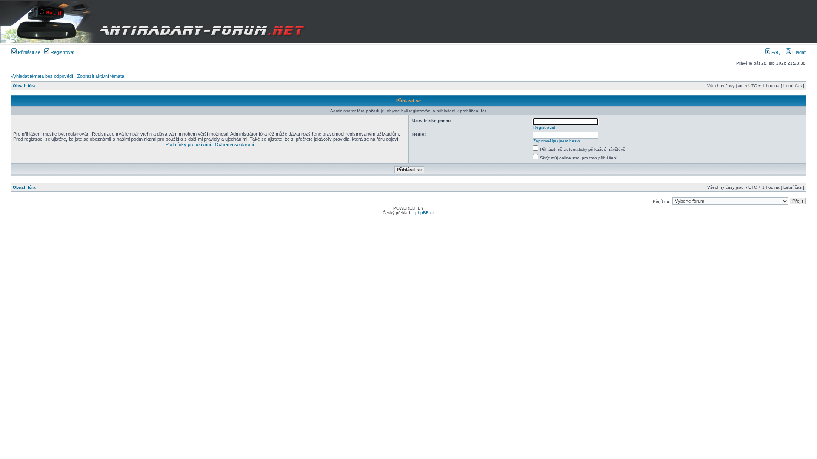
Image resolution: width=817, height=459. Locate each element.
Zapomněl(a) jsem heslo (556, 141)
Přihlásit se (28, 52)
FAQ (775, 52)
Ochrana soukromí (234, 144)
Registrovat (61, 52)
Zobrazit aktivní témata (100, 76)
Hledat (798, 52)
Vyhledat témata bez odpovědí (42, 76)
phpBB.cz (424, 212)
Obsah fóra (24, 85)
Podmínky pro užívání (188, 144)
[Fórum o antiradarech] (153, 21)
